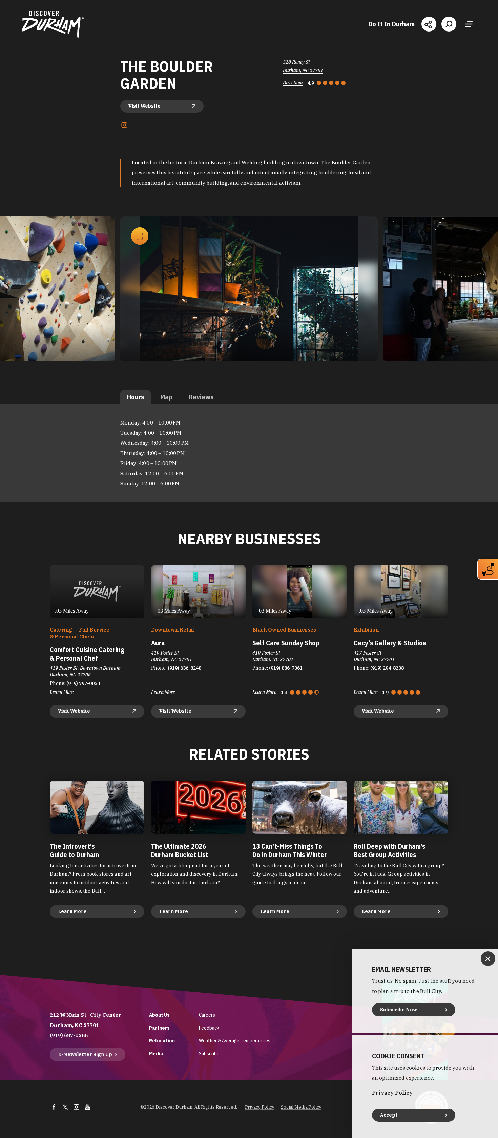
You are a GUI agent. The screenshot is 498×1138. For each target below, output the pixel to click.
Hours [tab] (135, 396)
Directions (293, 83)
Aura (158, 643)
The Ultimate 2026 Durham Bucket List (179, 850)
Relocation (162, 1040)
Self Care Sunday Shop (285, 643)
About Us (159, 1015)
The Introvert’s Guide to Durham (74, 850)
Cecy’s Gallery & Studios (390, 643)
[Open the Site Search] (448, 24)
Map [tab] (166, 396)
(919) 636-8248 (184, 668)
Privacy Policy (259, 1107)
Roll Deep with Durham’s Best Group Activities (389, 850)
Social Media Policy (301, 1107)
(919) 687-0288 (69, 1035)
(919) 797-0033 (83, 683)
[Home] (53, 24)
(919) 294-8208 (387, 668)
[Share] (428, 24)
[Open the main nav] (468, 24)
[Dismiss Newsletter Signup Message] (488, 958)
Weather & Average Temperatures (234, 1040)
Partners (159, 1028)
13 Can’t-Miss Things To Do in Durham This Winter (289, 850)
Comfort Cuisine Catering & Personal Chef (87, 653)
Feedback (209, 1028)
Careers (207, 1015)
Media (156, 1053)
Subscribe (209, 1053)
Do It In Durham (391, 24)
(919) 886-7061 (286, 668)
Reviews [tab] (201, 396)
